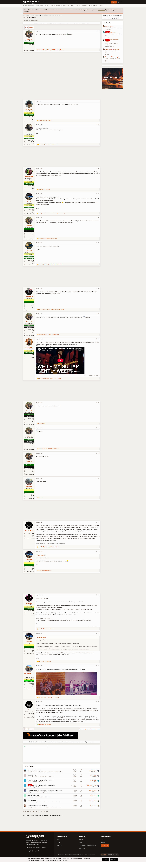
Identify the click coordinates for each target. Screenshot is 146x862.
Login (102, 839)
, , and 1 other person (53, 213)
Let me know (101, 10)
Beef (39, 787)
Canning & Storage (49, 776)
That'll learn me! (32, 800)
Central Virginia (30, 538)
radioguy (30, 792)
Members (76, 2)
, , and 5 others (51, 49)
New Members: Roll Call (28, 5)
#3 (99, 124)
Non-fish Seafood (109, 46)
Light (110, 854)
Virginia (32, 121)
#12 (99, 427)
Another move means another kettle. (38, 805)
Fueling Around (92, 801)
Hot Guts (112, 32)
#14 (99, 478)
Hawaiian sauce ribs (33, 795)
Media (68, 2)
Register (103, 842)
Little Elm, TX (31, 264)
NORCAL (32, 615)
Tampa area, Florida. (29, 310)
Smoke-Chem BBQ (32, 776)
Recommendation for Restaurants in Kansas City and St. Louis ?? (45, 790)
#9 (99, 313)
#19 (99, 665)
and (44, 120)
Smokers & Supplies (55, 5)
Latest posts (106, 23)
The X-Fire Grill (109, 26)
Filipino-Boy (31, 797)
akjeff (29, 781)
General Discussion (45, 797)
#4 (99, 168)
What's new (45, 2)
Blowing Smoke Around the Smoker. (53, 771)
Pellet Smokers (41, 781)
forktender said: (41, 637)
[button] (50, 2)
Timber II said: (40, 555)
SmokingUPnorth (32, 807)
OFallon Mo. (31, 498)
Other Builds (108, 29)
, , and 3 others (48, 697)
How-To (101, 5)
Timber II (26, 20)
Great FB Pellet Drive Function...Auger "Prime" (40, 780)
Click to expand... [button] (67, 649)
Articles (61, 2)
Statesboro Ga (30, 213)
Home (58, 839)
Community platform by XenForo (71, 854)
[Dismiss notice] (121, 10)
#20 (99, 701)
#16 (99, 551)
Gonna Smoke (93, 771)
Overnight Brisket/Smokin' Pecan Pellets (44, 785)
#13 (99, 453)
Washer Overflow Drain (34, 770)
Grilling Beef (108, 61)
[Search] (121, 2)
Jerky (72, 5)
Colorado (32, 190)
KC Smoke (94, 791)
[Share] (97, 31)
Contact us (59, 845)
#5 (99, 193)
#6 (99, 217)
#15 (99, 522)
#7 (99, 242)
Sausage (47, 5)
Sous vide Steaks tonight (112, 57)
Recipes (78, 5)
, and (48, 144)
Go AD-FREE (105, 845)
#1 (99, 31)
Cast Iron (95, 5)
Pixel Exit (92, 854)
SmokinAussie (93, 786)
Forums (54, 2)
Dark (116, 854)
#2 (99, 101)
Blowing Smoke (39, 5)
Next (30, 27)
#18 (99, 633)
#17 (99, 595)
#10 (99, 339)
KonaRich (94, 776)
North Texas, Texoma (29, 689)
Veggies (107, 54)
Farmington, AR (30, 144)
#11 (99, 402)
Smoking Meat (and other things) (87, 845)
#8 (99, 288)
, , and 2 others (48, 334)
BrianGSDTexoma (32, 771)
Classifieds (82, 848)
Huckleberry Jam (32, 775)
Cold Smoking (66, 5)
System (104, 854)
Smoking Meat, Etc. (86, 5)
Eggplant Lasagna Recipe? (112, 49)
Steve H (30, 802)
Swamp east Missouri (29, 50)
